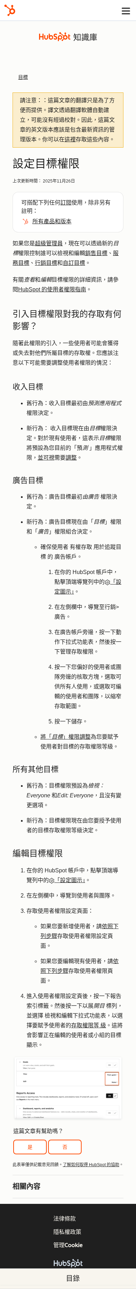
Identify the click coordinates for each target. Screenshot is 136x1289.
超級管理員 (49, 243)
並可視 (46, 458)
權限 (74, 737)
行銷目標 (46, 263)
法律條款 (64, 1218)
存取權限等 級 (88, 1025)
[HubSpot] (9, 10)
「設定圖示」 (69, 880)
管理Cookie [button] (68, 1245)
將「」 (54, 737)
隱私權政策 (67, 1232)
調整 (71, 458)
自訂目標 (74, 263)
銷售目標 (96, 253)
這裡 (70, 139)
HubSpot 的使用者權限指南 (52, 289)
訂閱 (65, 202)
